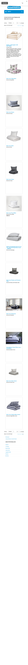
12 (17, 431)
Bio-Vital (7, 455)
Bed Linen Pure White (11, 212)
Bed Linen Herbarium (11, 313)
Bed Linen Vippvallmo (11, 78)
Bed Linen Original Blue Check (13, 414)
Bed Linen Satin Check (11, 380)
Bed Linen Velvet (10, 179)
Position (10, 431)
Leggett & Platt (8, 452)
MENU (9, 11)
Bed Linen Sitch (10, 145)
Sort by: (5, 23)
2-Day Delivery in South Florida (11, 438)
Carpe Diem (8, 450)
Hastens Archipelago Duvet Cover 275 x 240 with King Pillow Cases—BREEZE (13, 247)
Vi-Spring (7, 446)
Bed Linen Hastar (10, 112)
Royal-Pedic (8, 448)
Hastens (7, 444)
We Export (7, 437)
